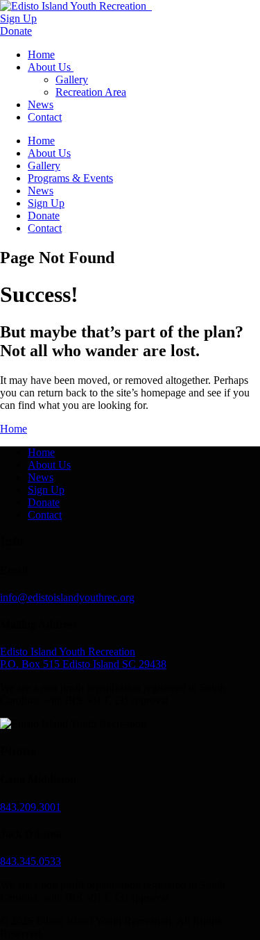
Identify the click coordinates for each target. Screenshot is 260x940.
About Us (50, 67)
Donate (16, 31)
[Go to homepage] (74, 6)
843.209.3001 (30, 807)
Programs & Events (70, 178)
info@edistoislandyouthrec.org (67, 597)
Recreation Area (90, 92)
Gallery (71, 79)
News (40, 104)
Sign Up (18, 18)
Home (41, 54)
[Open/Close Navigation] (150, 6)
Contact (45, 117)
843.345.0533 (30, 861)
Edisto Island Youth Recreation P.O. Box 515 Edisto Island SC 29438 (83, 658)
